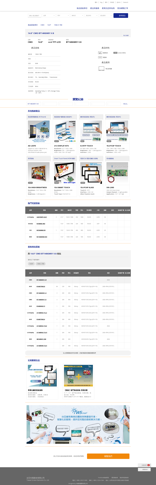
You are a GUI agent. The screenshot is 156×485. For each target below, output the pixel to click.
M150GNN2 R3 (41, 230)
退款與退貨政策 (124, 477)
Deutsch (125, 2)
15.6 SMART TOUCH (62, 187)
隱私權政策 (115, 477)
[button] (49, 15)
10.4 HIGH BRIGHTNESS (37, 187)
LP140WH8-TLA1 (42, 346)
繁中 (96, 2)
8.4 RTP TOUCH (86, 146)
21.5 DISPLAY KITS (61, 146)
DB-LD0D (110, 187)
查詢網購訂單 (122, 8)
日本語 (112, 2)
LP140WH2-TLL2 (42, 313)
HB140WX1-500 (41, 339)
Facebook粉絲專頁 (103, 477)
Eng (101, 2)
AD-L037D (32, 146)
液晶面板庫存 (82, 8)
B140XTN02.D (41, 286)
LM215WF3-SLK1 (42, 217)
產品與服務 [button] (94, 8)
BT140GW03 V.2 (41, 293)
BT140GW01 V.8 (41, 280)
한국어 (119, 2)
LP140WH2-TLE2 (42, 326)
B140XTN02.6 (41, 319)
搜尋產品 (122, 15)
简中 (106, 2)
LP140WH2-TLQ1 (42, 332)
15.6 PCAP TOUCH (114, 146)
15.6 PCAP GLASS (87, 187)
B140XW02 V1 (41, 306)
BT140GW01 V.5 (41, 299)
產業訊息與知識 (108, 8)
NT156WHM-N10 (42, 237)
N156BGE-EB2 (41, 224)
